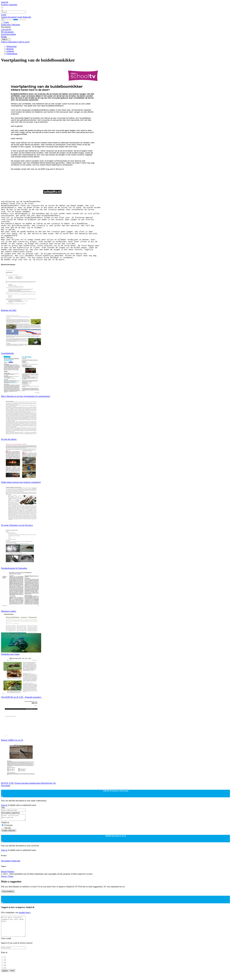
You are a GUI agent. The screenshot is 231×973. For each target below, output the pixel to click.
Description (10, 813)
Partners (10, 871)
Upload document (9, 17)
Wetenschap (11, 46)
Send (12, 971)
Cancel (4, 971)
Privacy (4, 876)
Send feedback (8, 891)
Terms (10, 876)
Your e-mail (6, 938)
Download (5, 785)
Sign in (4, 805)
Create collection (8, 830)
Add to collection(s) (9, 42)
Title (3, 807)
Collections (15, 24)
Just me (7, 828)
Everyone (8, 825)
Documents (6, 861)
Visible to (5, 822)
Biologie (10, 49)
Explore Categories (9, 4)
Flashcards (6, 24)
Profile (4, 37)
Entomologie (11, 53)
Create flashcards (24, 17)
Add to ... (5, 39)
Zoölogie (10, 51)
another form (24, 912)
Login (3, 14)
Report (4, 871)
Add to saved (23, 42)
